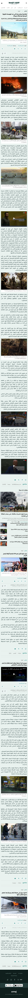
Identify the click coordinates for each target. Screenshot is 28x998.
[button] (14, 673)
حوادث (19, 652)
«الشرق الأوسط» (21, 44)
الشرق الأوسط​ (20, 6)
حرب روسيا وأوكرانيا (16, 483)
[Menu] (26, 2)
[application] (14, 673)
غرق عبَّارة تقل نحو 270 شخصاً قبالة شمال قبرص (15, 553)
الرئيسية (25, 6)
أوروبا (19, 10)
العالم (15, 6)
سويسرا (14, 882)
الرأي (12, 6)
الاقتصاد (8, 6)
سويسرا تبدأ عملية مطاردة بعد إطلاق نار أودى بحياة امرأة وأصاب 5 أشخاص (14, 663)
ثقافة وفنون (3, 6)
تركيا (10, 652)
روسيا (9, 483)
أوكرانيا (4, 483)
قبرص (14, 652)
